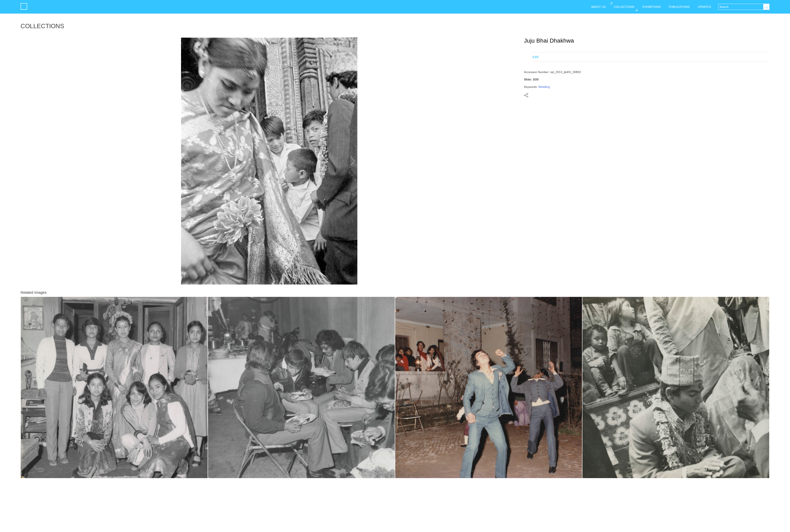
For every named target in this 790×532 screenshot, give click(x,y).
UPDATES (704, 6)
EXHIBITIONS (651, 6)
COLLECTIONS (624, 6)
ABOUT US (598, 6)
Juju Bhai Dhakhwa (549, 40)
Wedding (544, 86)
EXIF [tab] (536, 57)
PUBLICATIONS (679, 6)
